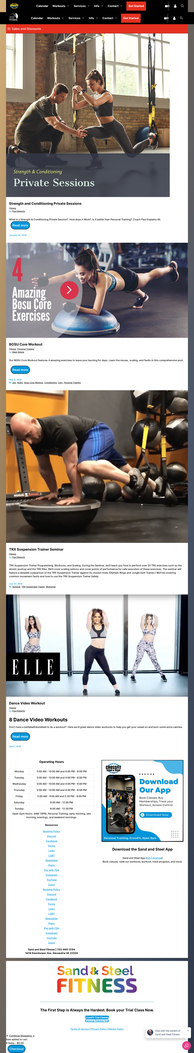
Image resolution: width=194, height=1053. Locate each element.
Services (80, 6)
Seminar (16, 587)
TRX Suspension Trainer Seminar (36, 549)
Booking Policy (51, 831)
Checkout (16, 1049)
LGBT (51, 855)
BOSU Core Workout (25, 344)
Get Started (136, 6)
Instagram (51, 874)
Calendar (42, 6)
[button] (182, 6)
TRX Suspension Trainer (33, 587)
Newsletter (51, 860)
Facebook (51, 841)
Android (157, 857)
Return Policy (116, 1029)
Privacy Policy (99, 1029)
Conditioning (50, 382)
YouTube (52, 879)
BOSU (20, 382)
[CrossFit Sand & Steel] (13, 6)
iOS (149, 857)
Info (96, 6)
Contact (113, 6)
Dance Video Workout (27, 703)
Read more (20, 225)
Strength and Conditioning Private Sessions (45, 203)
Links (51, 850)
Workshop (51, 587)
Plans (51, 865)
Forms (51, 845)
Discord (51, 836)
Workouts (58, 6)
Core (60, 382)
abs (14, 382)
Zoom (51, 884)
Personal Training (25, 349)
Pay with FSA (51, 870)
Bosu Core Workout (33, 382)
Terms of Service (79, 1029)
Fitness (12, 208)
